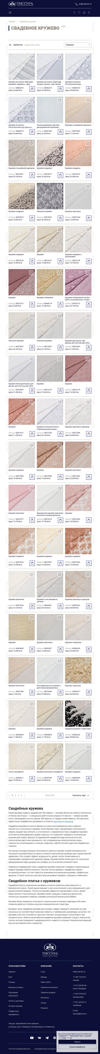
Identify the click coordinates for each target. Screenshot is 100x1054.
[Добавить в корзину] (32, 89)
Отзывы (12, 982)
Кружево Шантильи (16, 686)
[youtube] (32, 1037)
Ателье (43, 1003)
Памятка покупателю (49, 987)
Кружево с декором (73, 686)
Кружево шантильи (73, 211)
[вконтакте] (39, 1037)
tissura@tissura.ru (80, 1014)
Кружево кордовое (44, 168)
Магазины (45, 998)
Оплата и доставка (16, 1001)
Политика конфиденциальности (19, 1049)
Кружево (40, 254)
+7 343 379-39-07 (79, 994)
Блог (10, 977)
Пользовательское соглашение (45, 1049)
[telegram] (47, 1037)
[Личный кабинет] (89, 12)
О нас (43, 972)
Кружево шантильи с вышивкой (49, 772)
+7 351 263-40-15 (79, 1002)
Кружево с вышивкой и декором (78, 125)
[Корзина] (84, 12)
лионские (69, 821)
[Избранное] (79, 12)
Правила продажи (48, 992)
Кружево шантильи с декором (77, 427)
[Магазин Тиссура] (50, 950)
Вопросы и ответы (16, 987)
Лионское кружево (44, 211)
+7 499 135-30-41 (79, 977)
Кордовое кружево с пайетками (78, 729)
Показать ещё (79, 795)
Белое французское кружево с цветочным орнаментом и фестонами (49, 688)
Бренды (44, 977)
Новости (12, 972)
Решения (44, 1008)
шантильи (58, 821)
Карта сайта (45, 982)
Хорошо (77, 1042)
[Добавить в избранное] (31, 57)
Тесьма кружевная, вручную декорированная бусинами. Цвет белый (48, 127)
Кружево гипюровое (45, 297)
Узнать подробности (77, 1047)
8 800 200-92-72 (79, 972)
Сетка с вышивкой (16, 772)
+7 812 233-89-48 (79, 985)
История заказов (15, 1006)
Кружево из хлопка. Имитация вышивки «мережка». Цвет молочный (21, 84)
